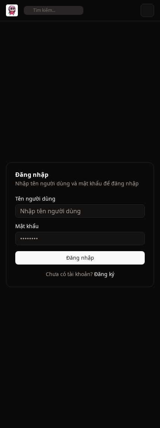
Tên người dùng (35, 198)
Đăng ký (104, 274)
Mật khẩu (27, 226)
